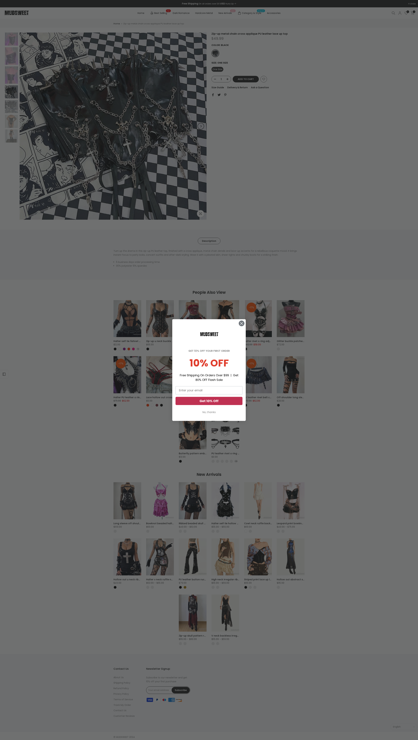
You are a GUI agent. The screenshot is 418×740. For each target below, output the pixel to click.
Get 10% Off (209, 401)
